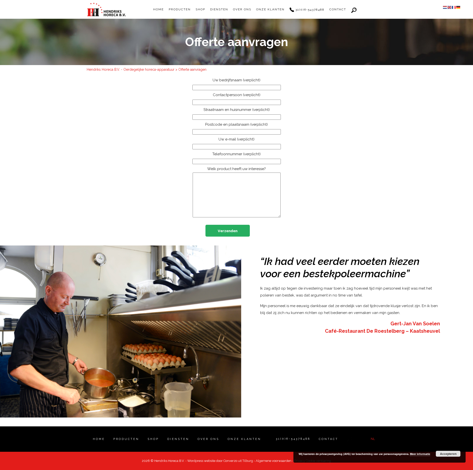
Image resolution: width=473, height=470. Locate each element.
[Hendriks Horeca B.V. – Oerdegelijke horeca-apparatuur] (106, 9)
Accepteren (448, 454)
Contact (337, 9)
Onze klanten (270, 9)
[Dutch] (445, 7)
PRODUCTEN (180, 9)
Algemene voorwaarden (273, 461)
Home (158, 9)
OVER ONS (242, 9)
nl (373, 439)
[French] (454, 7)
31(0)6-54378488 (309, 9)
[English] (449, 7)
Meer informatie (420, 454)
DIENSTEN (219, 9)
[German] (458, 7)
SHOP (200, 9)
